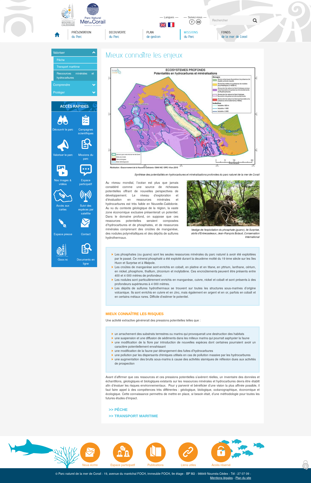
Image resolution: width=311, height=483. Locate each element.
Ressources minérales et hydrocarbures (75, 75)
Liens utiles (188, 464)
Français (171, 24)
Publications (155, 464)
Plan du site (243, 478)
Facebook (192, 22)
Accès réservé (221, 464)
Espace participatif (122, 464)
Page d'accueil (59, 35)
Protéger (59, 92)
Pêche (61, 60)
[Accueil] (86, 14)
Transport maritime (68, 66)
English (163, 25)
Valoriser (59, 52)
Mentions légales (221, 478)
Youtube (198, 22)
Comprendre (61, 84)
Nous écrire (90, 464)
